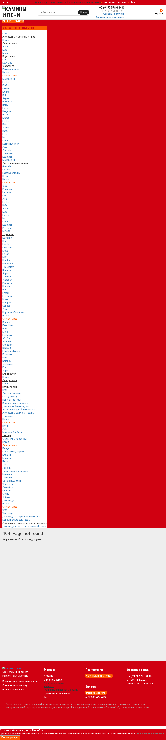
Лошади (6, 468)
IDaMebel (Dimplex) (12, 351)
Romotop (7, 270)
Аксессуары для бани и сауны (18, 412)
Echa (4, 134)
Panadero (7, 189)
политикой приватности (150, 733)
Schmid (6, 127)
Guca (5, 186)
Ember (5, 293)
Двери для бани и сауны (15, 406)
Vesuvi (5, 309)
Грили (5, 425)
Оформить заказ (53, 679)
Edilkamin (7, 237)
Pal (4, 289)
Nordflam (7, 286)
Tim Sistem (8, 267)
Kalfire (5, 92)
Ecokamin (7, 156)
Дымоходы (8, 500)
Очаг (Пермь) (9, 396)
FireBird (6, 82)
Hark (4, 241)
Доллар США (92, 696)
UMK (4, 510)
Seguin (6, 98)
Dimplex (6, 348)
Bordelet (6, 322)
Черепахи (7, 484)
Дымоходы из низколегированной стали (24, 526)
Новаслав (7, 263)
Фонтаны (7, 490)
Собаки (6, 497)
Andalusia (7, 364)
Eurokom (7, 296)
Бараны (6, 458)
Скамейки (7, 487)
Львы (5, 464)
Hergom (6, 111)
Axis (4, 147)
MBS (4, 257)
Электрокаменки (11, 393)
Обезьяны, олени (11, 481)
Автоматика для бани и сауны (18, 409)
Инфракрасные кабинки (15, 403)
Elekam (6, 169)
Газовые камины (11, 173)
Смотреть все (9, 75)
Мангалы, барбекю (12, 432)
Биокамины (8, 79)
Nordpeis (7, 302)
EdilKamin (7, 354)
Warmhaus (8, 153)
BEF (4, 95)
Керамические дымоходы (16, 519)
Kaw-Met (7, 62)
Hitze (5, 114)
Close (5, 33)
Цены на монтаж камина (115, 2)
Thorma (6, 276)
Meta (5, 53)
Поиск (83, 12)
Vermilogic (7, 513)
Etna (4, 49)
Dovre (5, 299)
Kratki (5, 59)
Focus (5, 108)
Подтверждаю (10, 737)
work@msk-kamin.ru (113, 14)
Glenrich (6, 166)
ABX (4, 199)
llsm (133, 2)
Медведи (7, 474)
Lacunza (6, 192)
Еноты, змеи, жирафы (13, 451)
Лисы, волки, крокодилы (15, 471)
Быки (5, 461)
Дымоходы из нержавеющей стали (21, 516)
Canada (6, 306)
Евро (103, 696)
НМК (4, 205)
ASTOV (6, 338)
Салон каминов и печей (98, 676)
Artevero (7, 341)
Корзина (48, 676)
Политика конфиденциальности (19, 681)
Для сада (7, 416)
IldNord (6, 88)
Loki (4, 195)
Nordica (6, 260)
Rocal (5, 130)
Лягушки (7, 477)
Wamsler (7, 280)
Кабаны (6, 455)
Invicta (5, 244)
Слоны (5, 494)
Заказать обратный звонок (110, 17)
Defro (5, 124)
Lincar (5, 254)
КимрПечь (7, 325)
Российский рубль (96, 693)
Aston (5, 208)
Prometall (7, 228)
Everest (6, 118)
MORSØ (6, 231)
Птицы (5, 448)
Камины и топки (10, 69)
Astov (5, 46)
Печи (5, 176)
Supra (5, 273)
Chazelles (7, 150)
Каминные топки (11, 143)
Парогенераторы (11, 400)
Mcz (4, 137)
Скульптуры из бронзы (14, 438)
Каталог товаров (13, 21)
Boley (5, 105)
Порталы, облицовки (13, 312)
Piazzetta (7, 101)
